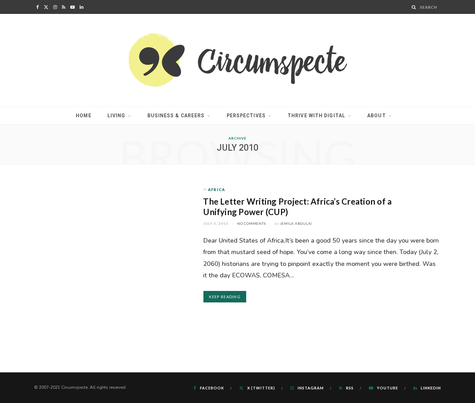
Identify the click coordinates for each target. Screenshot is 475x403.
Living (116, 115)
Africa (216, 189)
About (376, 115)
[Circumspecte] (237, 60)
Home (83, 115)
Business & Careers (176, 115)
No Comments (251, 223)
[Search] (414, 7)
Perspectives (246, 115)
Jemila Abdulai (296, 223)
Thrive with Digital (316, 115)
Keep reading (225, 296)
